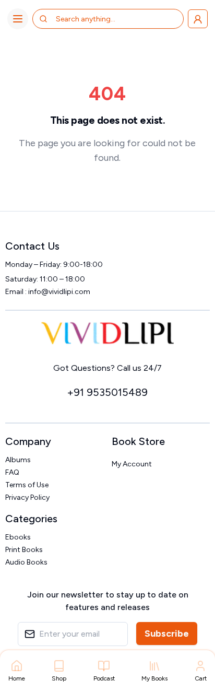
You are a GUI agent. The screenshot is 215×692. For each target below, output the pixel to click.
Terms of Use (27, 484)
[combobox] (97, 18)
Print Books (24, 549)
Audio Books (26, 562)
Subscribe (167, 633)
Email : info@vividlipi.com (47, 291)
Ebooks (18, 537)
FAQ (12, 472)
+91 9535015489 (107, 392)
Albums (18, 459)
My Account (132, 464)
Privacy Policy (27, 497)
